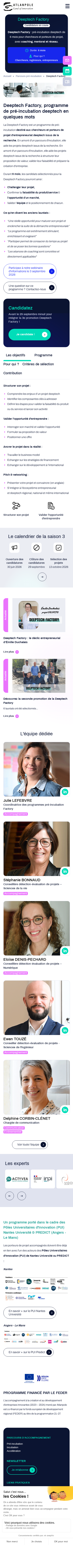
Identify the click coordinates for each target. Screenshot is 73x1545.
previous (9, 1195)
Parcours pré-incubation (29, 76)
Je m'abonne (20, 1470)
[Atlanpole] (18, 6)
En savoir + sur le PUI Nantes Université (27, 1312)
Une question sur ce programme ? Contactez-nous (27, 287)
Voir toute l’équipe (28, 1144)
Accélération (14, 1451)
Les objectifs (15, 355)
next (42, 576)
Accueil (7, 76)
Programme (43, 355)
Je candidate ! (25, 334)
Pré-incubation (15, 1444)
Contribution (12, 373)
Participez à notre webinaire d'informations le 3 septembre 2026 (27, 271)
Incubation (12, 1447)
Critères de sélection (38, 364)
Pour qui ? (11, 364)
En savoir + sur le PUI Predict (27, 1352)
